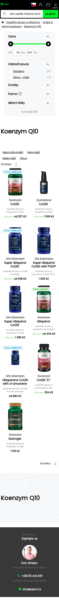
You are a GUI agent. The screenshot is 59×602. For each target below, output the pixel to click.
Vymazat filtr (29, 112)
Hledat (50, 14)
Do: (23, 52)
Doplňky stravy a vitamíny (23, 22)
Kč (35, 52)
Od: (10, 52)
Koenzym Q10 (32, 26)
